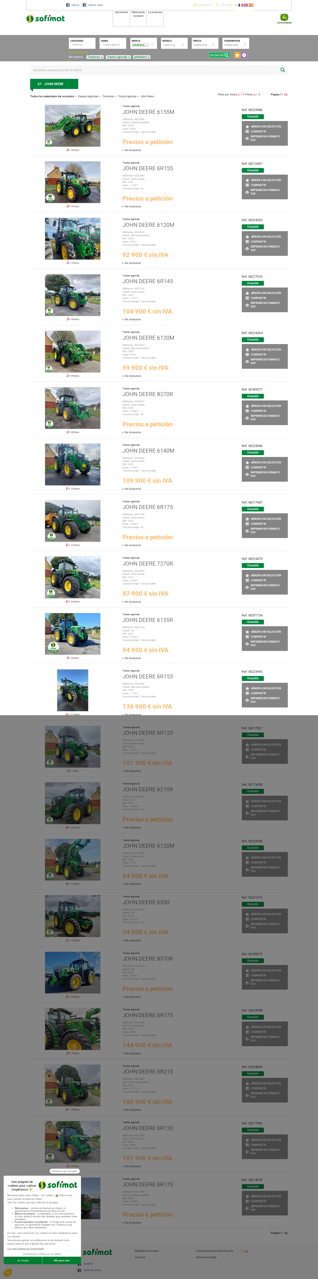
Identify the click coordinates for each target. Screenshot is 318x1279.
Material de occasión (147, 1250)
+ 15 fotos (74, 940)
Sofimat (75, 5)
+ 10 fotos (74, 488)
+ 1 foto (74, 771)
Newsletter (205, 5)
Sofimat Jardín (95, 5)
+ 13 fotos (74, 827)
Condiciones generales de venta (214, 1250)
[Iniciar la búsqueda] (282, 70)
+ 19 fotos (74, 1109)
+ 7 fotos (74, 1053)
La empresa (155, 12)
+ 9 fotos (74, 150)
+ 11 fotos (74, 714)
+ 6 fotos (74, 1166)
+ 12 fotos (74, 545)
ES (246, 1251)
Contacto (140, 1257)
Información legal (206, 1257)
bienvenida (121, 12)
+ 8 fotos (74, 319)
